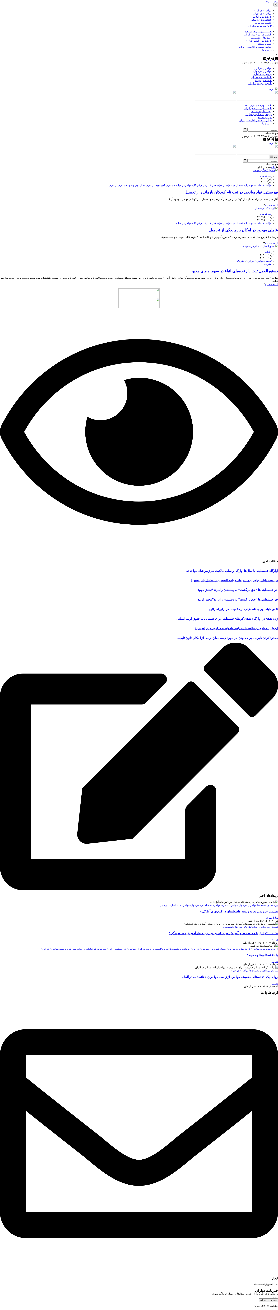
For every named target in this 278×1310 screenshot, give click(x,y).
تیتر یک (212, 185)
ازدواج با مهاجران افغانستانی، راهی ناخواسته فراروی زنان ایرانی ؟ (236, 628)
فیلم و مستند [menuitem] (265, 43)
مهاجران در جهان (247, 905)
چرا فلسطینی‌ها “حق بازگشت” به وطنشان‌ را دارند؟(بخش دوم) (238, 589)
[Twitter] (268, 59)
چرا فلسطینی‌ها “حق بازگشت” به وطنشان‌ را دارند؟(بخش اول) (238, 599)
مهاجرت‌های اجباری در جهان (205, 905)
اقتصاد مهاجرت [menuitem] (263, 22)
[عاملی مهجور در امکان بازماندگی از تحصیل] (266, 208)
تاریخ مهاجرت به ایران (238, 948)
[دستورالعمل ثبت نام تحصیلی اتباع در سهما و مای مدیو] (260, 246)
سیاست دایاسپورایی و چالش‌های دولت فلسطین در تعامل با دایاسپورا (234, 580)
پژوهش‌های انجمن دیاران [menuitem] (259, 40)
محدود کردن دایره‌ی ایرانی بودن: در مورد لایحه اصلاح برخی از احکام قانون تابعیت (227, 638)
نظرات (268, 264)
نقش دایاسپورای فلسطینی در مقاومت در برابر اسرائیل (243, 609)
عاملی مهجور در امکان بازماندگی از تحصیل (243, 230)
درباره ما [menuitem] (267, 50)
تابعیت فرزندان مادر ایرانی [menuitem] (258, 34)
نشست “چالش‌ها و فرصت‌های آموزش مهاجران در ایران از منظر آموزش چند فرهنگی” (223, 933)
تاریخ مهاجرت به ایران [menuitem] (260, 26)
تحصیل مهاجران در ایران (230, 185)
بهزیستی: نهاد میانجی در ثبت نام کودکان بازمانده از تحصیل (231, 192)
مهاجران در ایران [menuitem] (263, 10)
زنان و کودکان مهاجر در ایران (191, 185)
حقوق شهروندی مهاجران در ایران (208, 948)
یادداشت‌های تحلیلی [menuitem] (261, 19)
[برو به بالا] (277, 55)
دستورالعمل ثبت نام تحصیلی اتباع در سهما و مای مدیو (235, 271)
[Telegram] (272, 59)
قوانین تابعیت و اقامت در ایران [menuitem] (255, 46)
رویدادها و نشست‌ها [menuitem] (261, 37)
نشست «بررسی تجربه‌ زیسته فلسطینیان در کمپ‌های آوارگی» (239, 911)
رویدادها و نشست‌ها (267, 905)
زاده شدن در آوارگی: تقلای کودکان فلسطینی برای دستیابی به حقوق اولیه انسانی (227, 618)
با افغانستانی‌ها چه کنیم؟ (262, 955)
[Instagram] (276, 59)
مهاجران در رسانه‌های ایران (121, 948)
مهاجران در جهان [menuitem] (262, 13)
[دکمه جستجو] (245, 130)
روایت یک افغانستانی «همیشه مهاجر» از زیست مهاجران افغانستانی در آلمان (230, 977)
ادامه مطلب (271, 205)
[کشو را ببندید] (275, 4)
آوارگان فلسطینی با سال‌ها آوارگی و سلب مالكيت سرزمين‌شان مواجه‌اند (232, 570)
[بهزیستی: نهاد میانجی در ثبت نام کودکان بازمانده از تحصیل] (265, 170)
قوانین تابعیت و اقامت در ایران (152, 948)
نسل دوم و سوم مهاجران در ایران (127, 185)
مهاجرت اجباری (229, 905)
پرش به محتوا (271, 1)
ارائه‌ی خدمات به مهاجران (258, 185)
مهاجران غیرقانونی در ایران (160, 185)
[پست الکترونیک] (264, 59)
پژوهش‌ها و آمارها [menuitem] (262, 16)
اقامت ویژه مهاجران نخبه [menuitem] (258, 31)
